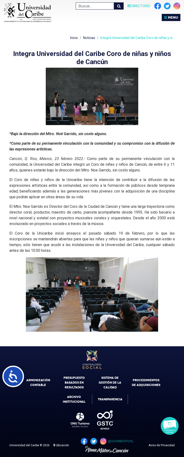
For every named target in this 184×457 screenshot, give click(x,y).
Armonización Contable (38, 382)
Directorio (140, 6)
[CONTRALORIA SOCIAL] (92, 359)
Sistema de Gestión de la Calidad (110, 382)
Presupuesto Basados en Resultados (74, 382)
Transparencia (110, 399)
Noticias (89, 38)
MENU (172, 17)
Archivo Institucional (74, 399)
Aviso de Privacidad (162, 445)
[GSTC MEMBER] (102, 419)
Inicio (74, 38)
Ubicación (62, 445)
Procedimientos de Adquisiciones (146, 382)
